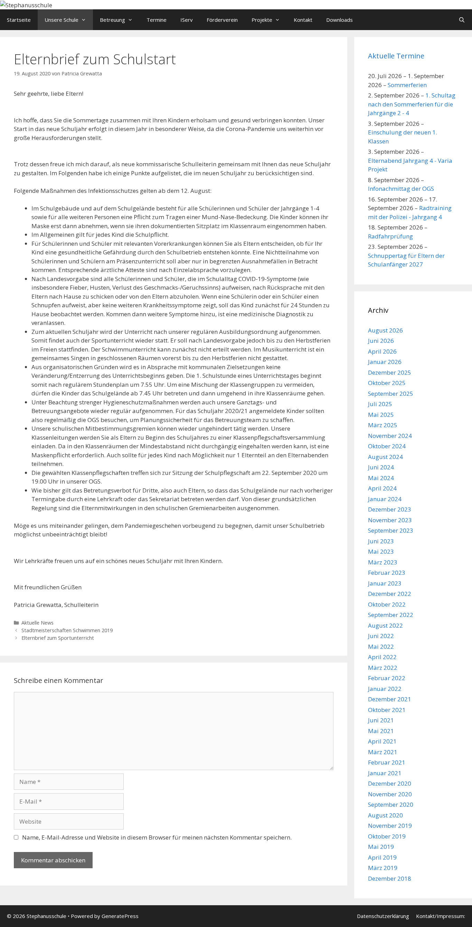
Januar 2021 (385, 773)
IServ (186, 19)
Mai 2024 (381, 478)
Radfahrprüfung (390, 236)
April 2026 (382, 351)
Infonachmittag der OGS (401, 189)
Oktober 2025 (387, 383)
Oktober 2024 (387, 446)
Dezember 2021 (389, 699)
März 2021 (382, 752)
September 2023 (390, 530)
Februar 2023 (386, 573)
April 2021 (382, 741)
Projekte (262, 19)
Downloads (339, 19)
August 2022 (385, 625)
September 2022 (390, 615)
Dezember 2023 (389, 509)
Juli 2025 (380, 404)
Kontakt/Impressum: (440, 915)
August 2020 (385, 815)
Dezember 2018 (389, 878)
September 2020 (390, 804)
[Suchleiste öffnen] (462, 19)
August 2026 (385, 330)
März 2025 (382, 425)
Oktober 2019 (387, 836)
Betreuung (112, 19)
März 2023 (382, 562)
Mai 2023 (381, 551)
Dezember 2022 (389, 594)
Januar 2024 (385, 499)
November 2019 (390, 826)
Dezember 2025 (389, 372)
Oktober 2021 (387, 710)
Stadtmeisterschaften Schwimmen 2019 (67, 630)
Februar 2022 (386, 678)
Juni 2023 (381, 541)
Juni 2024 (381, 467)
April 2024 (382, 488)
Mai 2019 (381, 847)
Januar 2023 (385, 583)
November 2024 (390, 436)
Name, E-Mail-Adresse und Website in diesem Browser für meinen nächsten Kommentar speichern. (157, 837)
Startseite (19, 19)
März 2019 (382, 868)
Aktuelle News (37, 622)
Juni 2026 (381, 341)
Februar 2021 (386, 762)
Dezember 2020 (389, 783)
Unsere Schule (61, 19)
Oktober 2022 (387, 604)
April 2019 (382, 857)
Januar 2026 (385, 362)
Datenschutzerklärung (383, 915)
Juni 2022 (381, 636)
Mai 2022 (381, 646)
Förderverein (222, 19)
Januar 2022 (385, 689)
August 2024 (385, 457)
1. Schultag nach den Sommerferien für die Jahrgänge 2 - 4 (411, 104)
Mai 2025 (381, 415)
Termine (157, 19)
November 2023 (390, 520)
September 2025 (390, 393)
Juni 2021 (381, 720)
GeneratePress (120, 915)
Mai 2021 (381, 731)
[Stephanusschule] (26, 4)
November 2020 (390, 794)
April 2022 (382, 657)
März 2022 (382, 668)
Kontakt (303, 19)
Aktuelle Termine (396, 55)
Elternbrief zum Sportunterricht (57, 638)
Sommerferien (407, 85)
